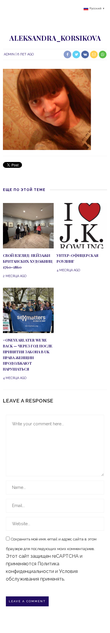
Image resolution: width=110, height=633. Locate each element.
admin (9, 54)
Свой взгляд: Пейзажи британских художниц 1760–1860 (28, 261)
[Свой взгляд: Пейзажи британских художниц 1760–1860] (28, 225)
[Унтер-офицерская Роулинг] (82, 225)
